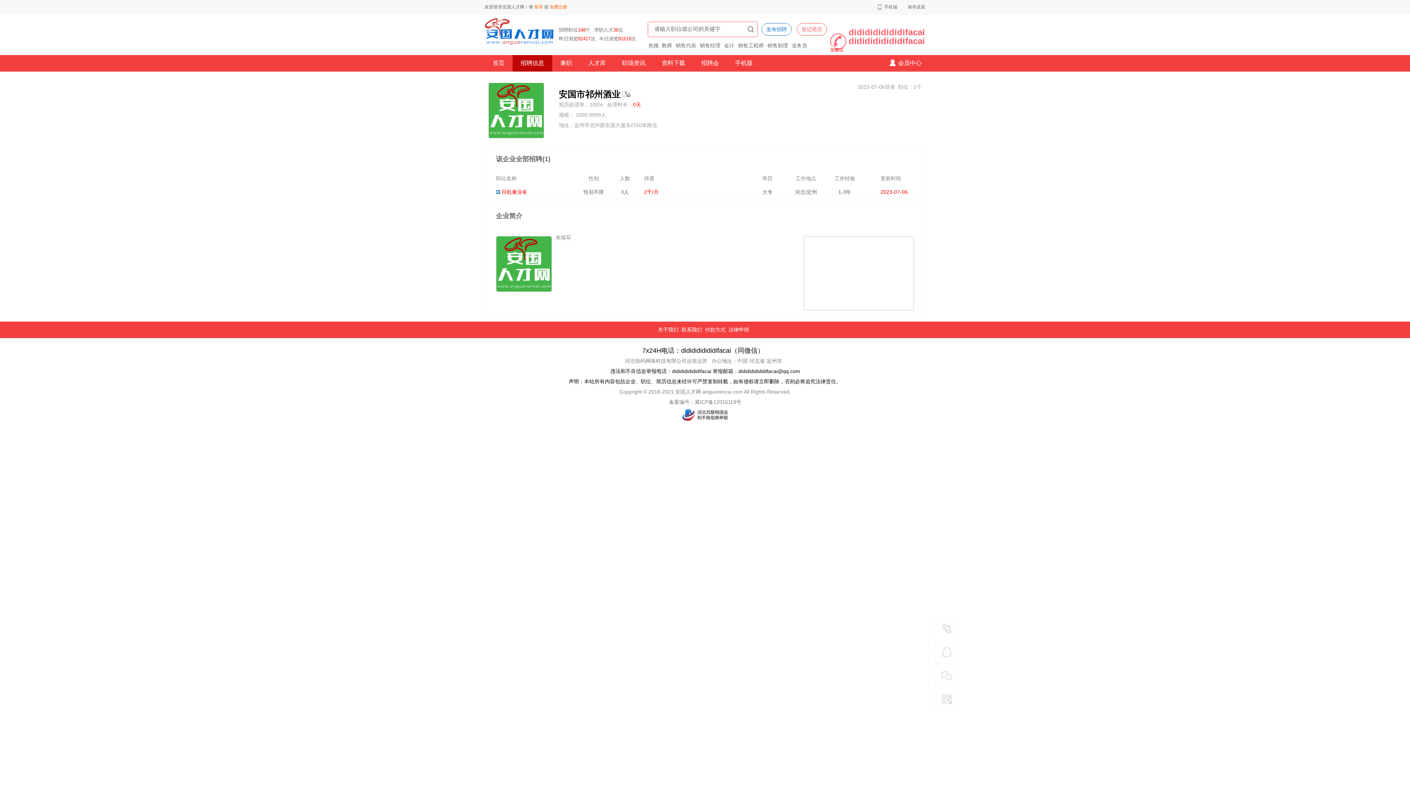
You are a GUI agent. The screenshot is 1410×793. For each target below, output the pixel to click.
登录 (538, 7)
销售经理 (710, 45)
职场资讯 (634, 63)
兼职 (566, 63)
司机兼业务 (514, 192)
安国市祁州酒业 (590, 94)
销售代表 (686, 45)
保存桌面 (916, 7)
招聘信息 (532, 63)
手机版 (744, 63)
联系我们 (692, 330)
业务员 (799, 45)
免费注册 (558, 7)
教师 (667, 45)
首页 (499, 63)
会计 (729, 45)
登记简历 (812, 29)
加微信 (836, 49)
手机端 (890, 7)
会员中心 (910, 63)
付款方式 (715, 330)
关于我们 (668, 330)
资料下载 (673, 63)
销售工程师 (751, 45)
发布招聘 (776, 29)
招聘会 (710, 63)
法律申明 (738, 330)
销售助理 (777, 45)
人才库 (597, 63)
